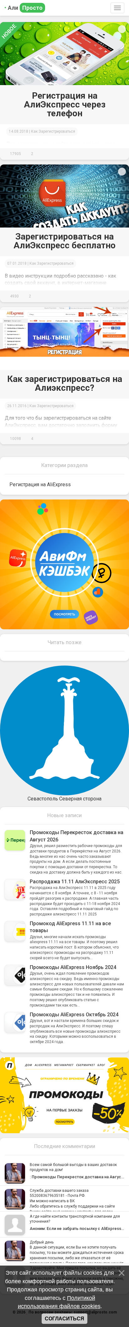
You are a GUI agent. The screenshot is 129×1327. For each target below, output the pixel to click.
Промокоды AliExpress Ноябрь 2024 (73, 967)
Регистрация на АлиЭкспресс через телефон (65, 104)
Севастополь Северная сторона (64, 799)
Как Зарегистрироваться (53, 131)
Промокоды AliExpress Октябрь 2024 (74, 1015)
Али (25, 7)
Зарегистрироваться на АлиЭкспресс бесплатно (64, 241)
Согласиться (64, 1318)
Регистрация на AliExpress (40, 485)
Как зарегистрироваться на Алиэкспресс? (64, 383)
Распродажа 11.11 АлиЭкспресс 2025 (75, 882)
